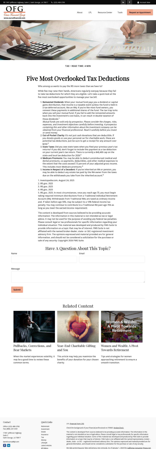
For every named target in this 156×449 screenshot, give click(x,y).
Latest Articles (46, 445)
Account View (145, 2)
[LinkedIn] (123, 2)
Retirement (45, 426)
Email (82, 253)
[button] (79, 12)
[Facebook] (129, 2)
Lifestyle (44, 443)
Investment (45, 429)
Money (43, 440)
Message (15, 268)
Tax (42, 437)
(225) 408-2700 (59, 2)
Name (14, 253)
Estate (43, 432)
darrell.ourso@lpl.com (11, 442)
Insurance (44, 434)
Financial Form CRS (77, 424)
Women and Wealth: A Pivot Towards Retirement (119, 348)
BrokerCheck (118, 428)
